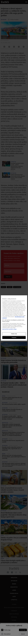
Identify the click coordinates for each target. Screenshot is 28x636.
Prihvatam (14, 337)
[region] (14, 318)
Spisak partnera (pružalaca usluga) (9, 329)
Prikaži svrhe (14, 333)
